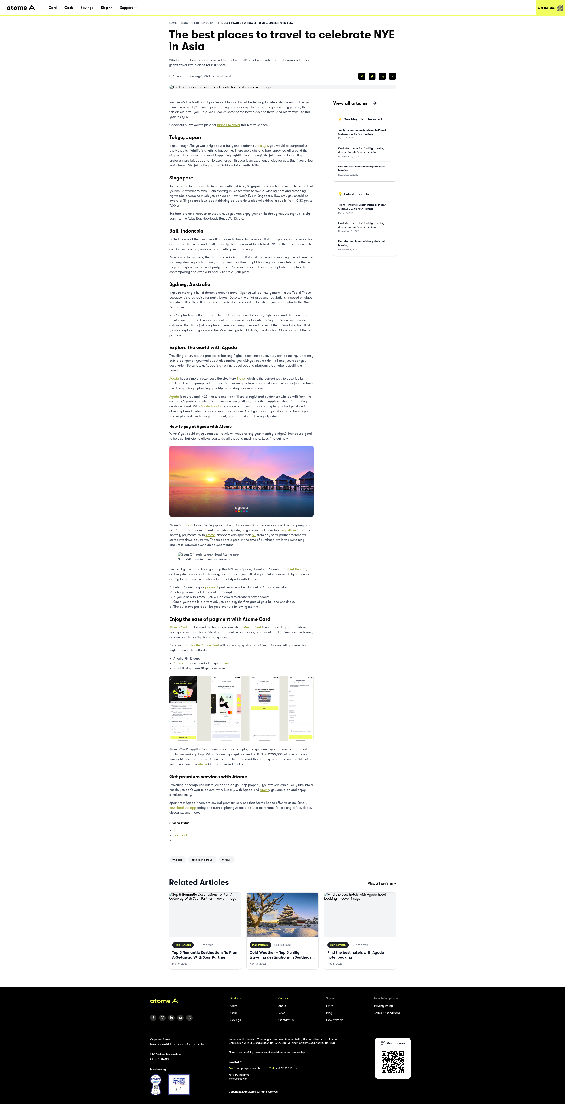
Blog (184, 22)
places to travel (228, 125)
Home (173, 22)
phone (225, 663)
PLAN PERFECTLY (203, 22)
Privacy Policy (383, 1006)
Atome (210, 535)
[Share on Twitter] (372, 76)
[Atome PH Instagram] (162, 1018)
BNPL (189, 525)
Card (53, 8)
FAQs (329, 1006)
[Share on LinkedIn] (382, 76)
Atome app (181, 663)
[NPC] (155, 1084)
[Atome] (187, 1000)
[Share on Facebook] (361, 76)
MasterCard (252, 627)
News (281, 1013)
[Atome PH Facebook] (153, 1018)
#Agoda (177, 859)
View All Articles (382, 884)
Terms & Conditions (387, 1013)
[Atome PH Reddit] (189, 1018)
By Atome (175, 76)
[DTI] (179, 1084)
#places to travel (202, 859)
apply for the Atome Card (200, 645)
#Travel (226, 859)
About (282, 1006)
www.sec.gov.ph (238, 1078)
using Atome (288, 530)
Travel (241, 378)
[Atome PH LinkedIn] (171, 1018)
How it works (334, 1020)
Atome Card (178, 627)
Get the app (297, 569)
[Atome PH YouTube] (180, 1018)
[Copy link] (392, 76)
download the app (182, 808)
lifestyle (262, 146)
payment (211, 587)
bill (254, 535)
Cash (68, 8)
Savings (87, 8)
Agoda (174, 378)
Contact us (286, 1020)
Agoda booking (211, 406)
